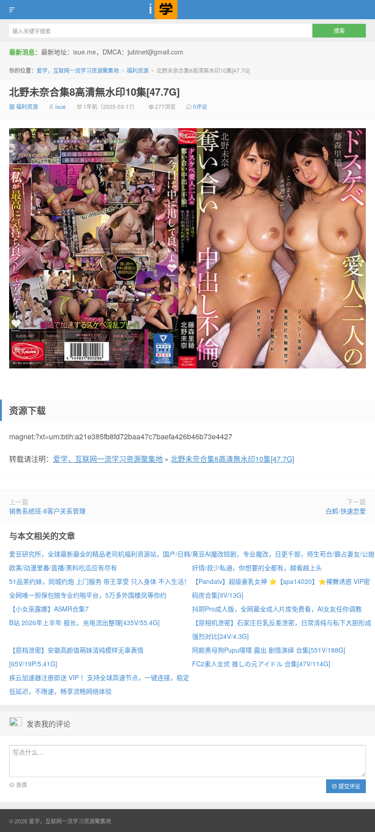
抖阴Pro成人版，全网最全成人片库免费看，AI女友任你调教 (277, 608)
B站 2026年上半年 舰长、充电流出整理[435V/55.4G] (84, 622)
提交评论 (348, 786)
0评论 (200, 106)
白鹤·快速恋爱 (346, 510)
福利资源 (138, 70)
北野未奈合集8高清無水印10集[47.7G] (94, 91)
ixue (60, 106)
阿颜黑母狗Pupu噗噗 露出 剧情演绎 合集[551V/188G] (268, 649)
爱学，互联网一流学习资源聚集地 (187, 9)
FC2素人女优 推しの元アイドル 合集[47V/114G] (261, 663)
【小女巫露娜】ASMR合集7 (49, 608)
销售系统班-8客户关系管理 (47, 510)
